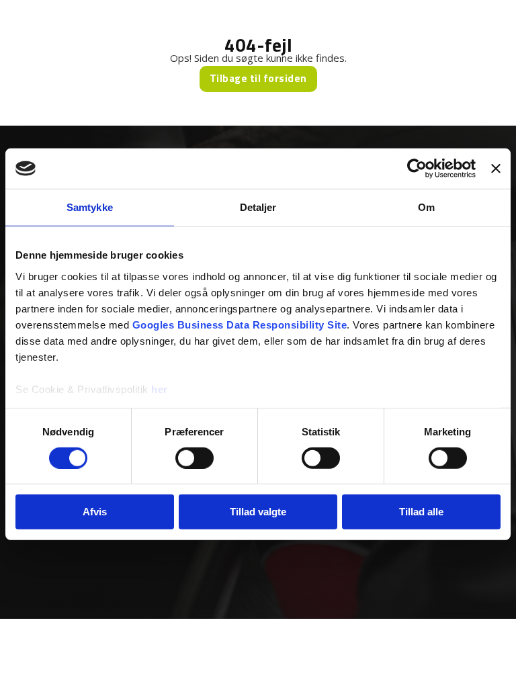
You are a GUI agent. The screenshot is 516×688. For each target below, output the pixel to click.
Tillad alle (421, 511)
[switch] (194, 458)
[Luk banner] (496, 168)
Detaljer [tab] (258, 207)
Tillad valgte (258, 511)
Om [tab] (426, 207)
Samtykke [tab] (90, 207)
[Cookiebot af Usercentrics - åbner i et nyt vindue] (417, 169)
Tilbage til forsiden (258, 78)
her (159, 388)
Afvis (95, 511)
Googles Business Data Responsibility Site (239, 324)
